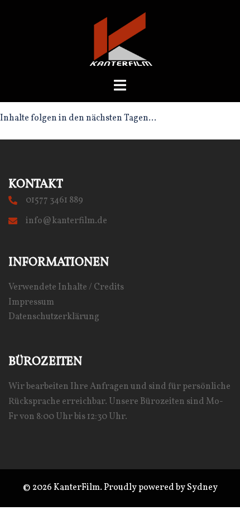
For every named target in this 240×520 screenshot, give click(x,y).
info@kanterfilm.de (66, 221)
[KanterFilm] (120, 39)
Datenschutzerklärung (53, 317)
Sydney (202, 488)
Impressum (31, 302)
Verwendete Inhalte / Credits (66, 287)
